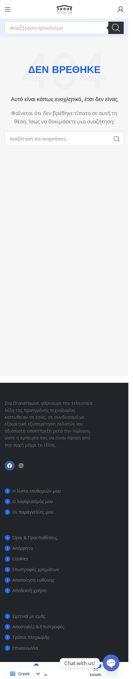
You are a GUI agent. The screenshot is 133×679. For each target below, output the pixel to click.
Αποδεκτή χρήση (29, 590)
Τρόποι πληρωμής (30, 637)
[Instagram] (21, 466)
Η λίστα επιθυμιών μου (36, 491)
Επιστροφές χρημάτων (35, 569)
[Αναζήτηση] (116, 28)
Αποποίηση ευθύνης (33, 580)
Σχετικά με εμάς (28, 616)
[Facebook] (10, 466)
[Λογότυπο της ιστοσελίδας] (64, 9)
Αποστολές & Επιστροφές (38, 627)
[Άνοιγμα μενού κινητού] (8, 9)
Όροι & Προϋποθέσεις (34, 537)
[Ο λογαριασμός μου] (120, 9)
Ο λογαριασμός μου (32, 501)
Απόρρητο (22, 548)
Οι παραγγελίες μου (33, 512)
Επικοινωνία (25, 648)
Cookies (20, 559)
